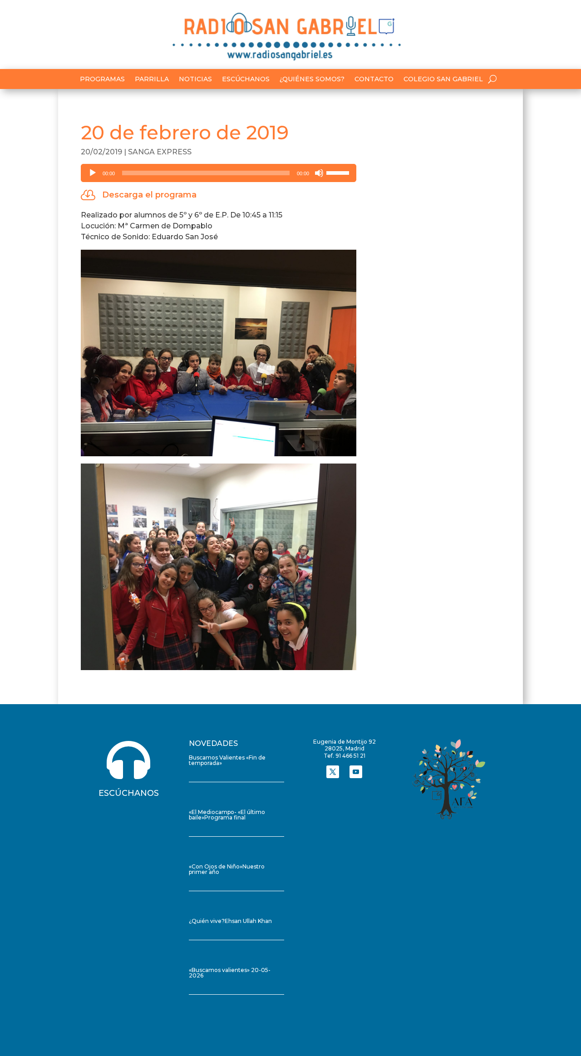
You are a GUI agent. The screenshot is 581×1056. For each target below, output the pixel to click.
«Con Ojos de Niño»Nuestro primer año (227, 869)
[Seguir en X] (332, 771)
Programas (102, 79)
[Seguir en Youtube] (356, 771)
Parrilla (152, 79)
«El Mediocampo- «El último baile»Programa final (227, 815)
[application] (218, 173)
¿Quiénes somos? (312, 79)
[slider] (339, 172)
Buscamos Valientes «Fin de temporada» (227, 760)
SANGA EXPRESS (160, 152)
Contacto (374, 79)
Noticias (195, 79)
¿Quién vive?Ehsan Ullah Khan (230, 921)
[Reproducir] (92, 173)
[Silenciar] (319, 173)
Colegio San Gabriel (443, 79)
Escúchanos (246, 79)
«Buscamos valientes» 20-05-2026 (230, 973)
